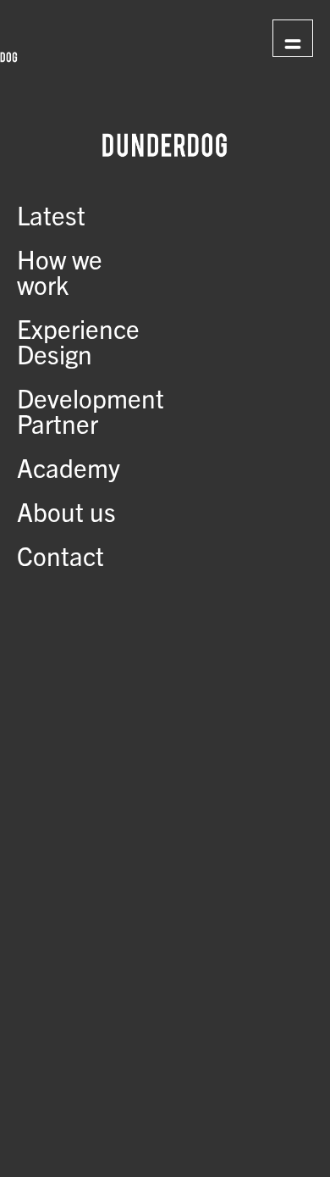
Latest (51, 214)
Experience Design (78, 340)
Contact (60, 555)
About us (66, 511)
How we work (59, 271)
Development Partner (90, 410)
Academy (68, 467)
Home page (187, 37)
